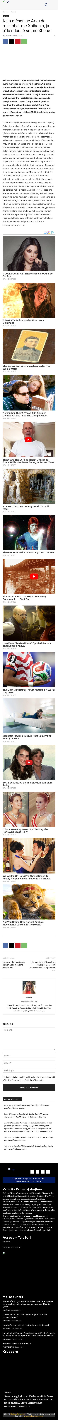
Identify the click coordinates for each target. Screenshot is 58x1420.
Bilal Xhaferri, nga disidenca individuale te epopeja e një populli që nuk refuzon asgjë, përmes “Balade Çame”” (28, 1304)
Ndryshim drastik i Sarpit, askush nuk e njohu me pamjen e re (14, 965)
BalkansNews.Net (18, 1414)
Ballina (5, 12)
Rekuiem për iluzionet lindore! (17, 1343)
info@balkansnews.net (33, 1416)
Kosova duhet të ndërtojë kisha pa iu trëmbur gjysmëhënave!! (25, 1315)
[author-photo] (29, 994)
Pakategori (7, 1347)
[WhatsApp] (24, 41)
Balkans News (9, 1406)
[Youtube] (48, 1172)
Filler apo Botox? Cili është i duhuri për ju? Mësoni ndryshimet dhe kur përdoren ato (42, 966)
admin (8, 35)
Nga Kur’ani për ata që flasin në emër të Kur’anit (26, 1325)
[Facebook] (5, 41)
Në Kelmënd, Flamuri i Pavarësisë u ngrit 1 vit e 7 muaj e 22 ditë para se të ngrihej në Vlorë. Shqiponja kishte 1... (29, 1334)
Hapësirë (6, 1310)
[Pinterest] (18, 41)
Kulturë (13, 12)
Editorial (7, 1339)
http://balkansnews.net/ (29, 1001)
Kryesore (8, 1393)
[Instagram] (37, 1172)
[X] (11, 41)
